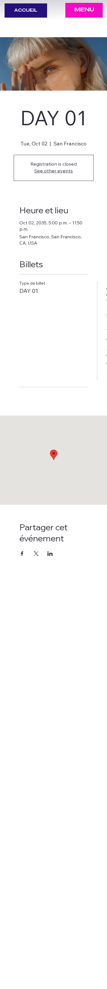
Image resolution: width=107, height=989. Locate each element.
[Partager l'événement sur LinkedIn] (50, 553)
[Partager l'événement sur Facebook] (22, 553)
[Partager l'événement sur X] (36, 553)
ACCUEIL (25, 10)
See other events (53, 171)
